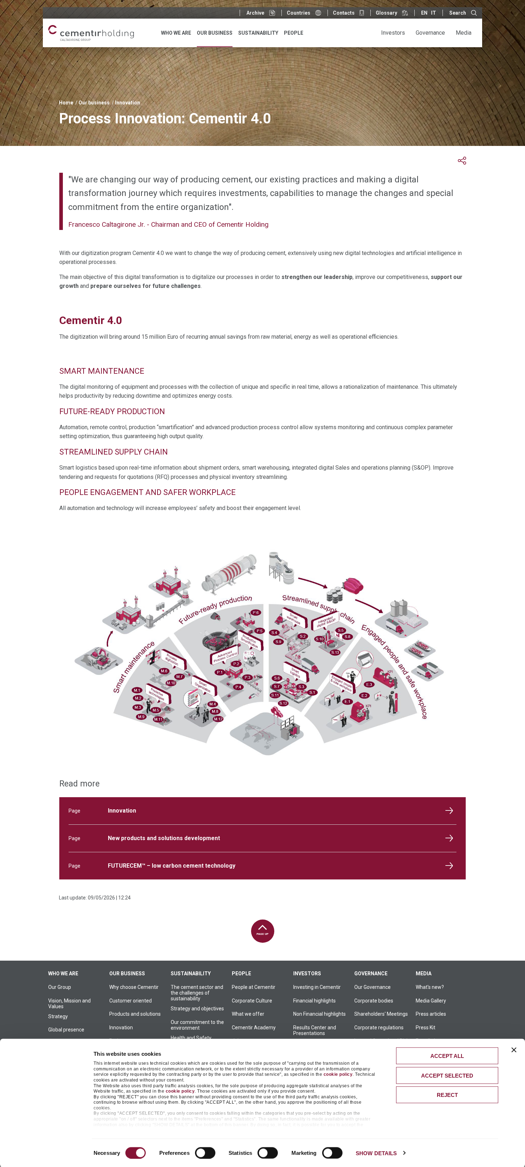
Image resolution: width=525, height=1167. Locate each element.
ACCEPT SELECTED (447, 1075)
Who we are (63, 973)
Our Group (59, 987)
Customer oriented (130, 1001)
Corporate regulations (379, 1027)
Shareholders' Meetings (381, 1014)
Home (66, 103)
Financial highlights (314, 1001)
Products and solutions (135, 1014)
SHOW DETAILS (376, 1153)
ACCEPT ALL (447, 1056)
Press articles (431, 1014)
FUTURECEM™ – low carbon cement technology (171, 865)
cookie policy (338, 1074)
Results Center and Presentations (314, 1030)
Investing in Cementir (317, 987)
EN (424, 13)
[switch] (205, 1152)
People (241, 973)
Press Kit (425, 1027)
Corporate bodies (373, 1001)
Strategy (58, 1016)
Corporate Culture (252, 1001)
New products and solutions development (164, 838)
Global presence (66, 1030)
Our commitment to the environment (197, 1025)
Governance (371, 973)
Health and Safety (191, 1038)
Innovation (127, 103)
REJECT (447, 1095)
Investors (307, 973)
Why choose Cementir (134, 987)
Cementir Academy (254, 1027)
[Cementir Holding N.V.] (91, 33)
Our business (94, 103)
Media (423, 973)
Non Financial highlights (319, 1014)
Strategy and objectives (197, 1008)
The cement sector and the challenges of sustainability (197, 992)
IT (433, 13)
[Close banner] (513, 1050)
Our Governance (372, 987)
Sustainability (191, 973)
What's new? (430, 987)
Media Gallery (431, 1001)
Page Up (262, 934)
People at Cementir (253, 987)
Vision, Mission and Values (69, 1003)
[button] (462, 160)
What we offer (248, 1014)
